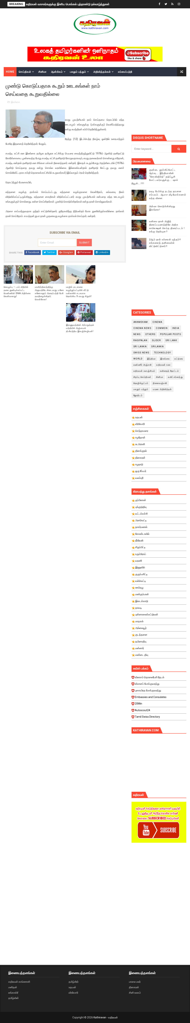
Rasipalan (140, 340)
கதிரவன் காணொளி (19, 981)
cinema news (142, 328)
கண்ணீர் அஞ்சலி (142, 365)
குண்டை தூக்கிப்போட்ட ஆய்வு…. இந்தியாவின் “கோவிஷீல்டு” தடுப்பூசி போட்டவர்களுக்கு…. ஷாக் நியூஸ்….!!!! (155, 176)
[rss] (172, 4)
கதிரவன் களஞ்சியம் (144, 371)
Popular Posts (170, 334)
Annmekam (140, 322)
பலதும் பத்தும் (78, 71)
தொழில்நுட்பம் (140, 383)
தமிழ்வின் (13, 998)
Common (162, 328)
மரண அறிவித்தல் (162, 389)
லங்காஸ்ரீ (13, 992)
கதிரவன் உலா (163, 365)
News (137, 334)
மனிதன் (12, 987)
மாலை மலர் (135, 981)
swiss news (141, 352)
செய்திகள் (25, 71)
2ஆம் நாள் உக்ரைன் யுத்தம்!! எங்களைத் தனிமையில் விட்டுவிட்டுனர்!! (165, 243)
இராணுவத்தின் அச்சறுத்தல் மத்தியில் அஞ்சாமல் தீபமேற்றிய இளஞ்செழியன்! (80, 328)
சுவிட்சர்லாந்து (175, 377)
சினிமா (42, 71)
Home (10, 71)
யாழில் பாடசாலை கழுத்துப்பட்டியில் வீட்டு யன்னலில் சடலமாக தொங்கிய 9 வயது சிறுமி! (79, 292)
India (175, 328)
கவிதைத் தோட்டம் (169, 371)
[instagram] (179, 4)
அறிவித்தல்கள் (102, 71)
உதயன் (72, 987)
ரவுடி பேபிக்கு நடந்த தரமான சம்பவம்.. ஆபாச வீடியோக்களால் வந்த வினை (167, 194)
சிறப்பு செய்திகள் (142, 377)
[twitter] (166, 4)
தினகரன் (134, 987)
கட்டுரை (178, 358)
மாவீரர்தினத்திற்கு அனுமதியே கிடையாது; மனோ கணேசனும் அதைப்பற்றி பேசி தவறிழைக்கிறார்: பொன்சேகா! (49, 293)
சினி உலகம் (135, 992)
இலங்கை (15, 102)
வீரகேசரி (73, 992)
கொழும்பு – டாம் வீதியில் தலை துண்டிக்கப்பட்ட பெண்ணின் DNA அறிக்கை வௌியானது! (17, 292)
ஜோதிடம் (138, 395)
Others (150, 334)
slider (156, 340)
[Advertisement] (161, 105)
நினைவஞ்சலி (160, 383)
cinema (157, 322)
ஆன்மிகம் (57, 71)
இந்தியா (151, 358)
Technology (162, 352)
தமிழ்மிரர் (73, 981)
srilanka (157, 346)
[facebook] (159, 4)
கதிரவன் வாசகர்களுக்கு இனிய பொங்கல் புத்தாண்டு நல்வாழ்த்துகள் (67, 4)
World (138, 358)
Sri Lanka (140, 346)
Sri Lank (171, 340)
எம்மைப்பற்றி (125, 71)
